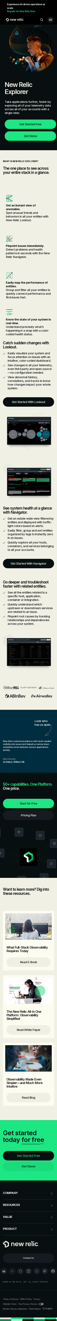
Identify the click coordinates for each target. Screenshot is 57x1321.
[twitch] (44, 1271)
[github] (20, 1271)
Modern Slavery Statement (15, 1309)
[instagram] (36, 1271)
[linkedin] (28, 1271)
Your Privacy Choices (27, 1304)
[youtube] (3, 1271)
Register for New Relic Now (21, 11)
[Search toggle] (42, 19)
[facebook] (53, 1271)
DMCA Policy (26, 1299)
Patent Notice (35, 1309)
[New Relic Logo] (14, 20)
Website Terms (10, 1304)
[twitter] (12, 1271)
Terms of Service (10, 1299)
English (48, 1308)
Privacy (37, 1299)
